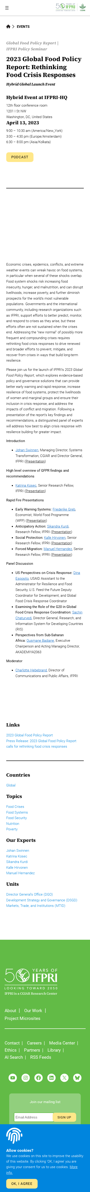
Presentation (35, 461)
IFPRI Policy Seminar (26, 49)
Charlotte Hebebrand (31, 670)
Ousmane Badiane (40, 641)
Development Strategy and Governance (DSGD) (41, 900)
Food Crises (15, 807)
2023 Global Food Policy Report (29, 735)
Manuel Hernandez (58, 549)
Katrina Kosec (25, 485)
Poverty (12, 829)
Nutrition (12, 824)
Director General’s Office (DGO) (29, 894)
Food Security (16, 818)
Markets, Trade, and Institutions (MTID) (35, 906)
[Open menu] (7, 8)
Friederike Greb (64, 509)
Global (10, 785)
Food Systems (17, 812)
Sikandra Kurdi (58, 526)
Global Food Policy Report (31, 43)
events (23, 27)
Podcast (19, 157)
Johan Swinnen (26, 450)
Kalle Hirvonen (55, 538)
